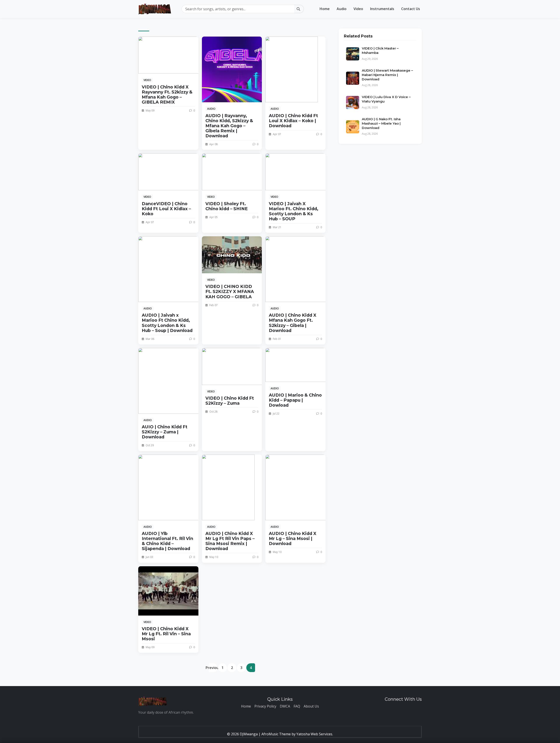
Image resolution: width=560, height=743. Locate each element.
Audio (341, 8)
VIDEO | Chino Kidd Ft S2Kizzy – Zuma (229, 400)
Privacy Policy (265, 706)
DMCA (285, 706)
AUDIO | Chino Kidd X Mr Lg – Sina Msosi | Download (292, 538)
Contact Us (410, 8)
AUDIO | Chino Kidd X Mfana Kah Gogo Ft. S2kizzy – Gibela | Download (292, 322)
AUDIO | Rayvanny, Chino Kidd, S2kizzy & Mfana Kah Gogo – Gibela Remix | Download (229, 125)
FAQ (297, 706)
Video (358, 8)
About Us (311, 706)
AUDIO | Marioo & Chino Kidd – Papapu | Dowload (295, 400)
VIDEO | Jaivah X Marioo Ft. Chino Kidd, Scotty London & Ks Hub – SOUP (293, 211)
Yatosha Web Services (314, 734)
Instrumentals (382, 8)
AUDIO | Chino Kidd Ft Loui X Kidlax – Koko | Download (293, 120)
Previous (213, 667)
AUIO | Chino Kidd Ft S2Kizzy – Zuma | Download (164, 431)
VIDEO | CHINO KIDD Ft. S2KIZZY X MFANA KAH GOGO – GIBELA (229, 291)
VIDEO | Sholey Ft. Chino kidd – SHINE (226, 206)
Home (325, 8)
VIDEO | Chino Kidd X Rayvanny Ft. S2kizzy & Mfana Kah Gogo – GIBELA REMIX (167, 94)
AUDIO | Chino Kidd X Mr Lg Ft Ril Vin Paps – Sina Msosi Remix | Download (230, 541)
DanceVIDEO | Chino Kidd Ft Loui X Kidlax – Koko (166, 208)
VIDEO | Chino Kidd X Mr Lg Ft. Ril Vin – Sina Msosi (166, 633)
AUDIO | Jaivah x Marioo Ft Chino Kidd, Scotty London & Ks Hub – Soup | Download (167, 322)
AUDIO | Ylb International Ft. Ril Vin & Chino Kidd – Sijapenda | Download (167, 541)
